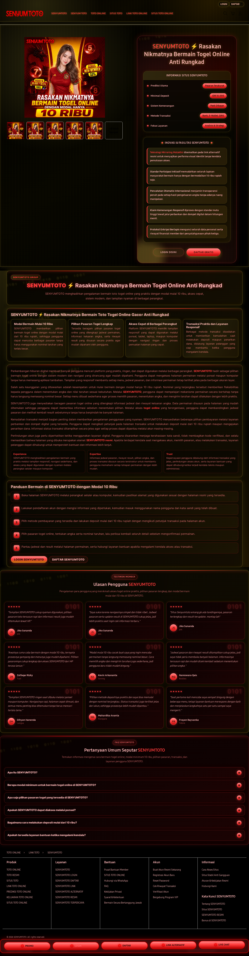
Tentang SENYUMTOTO (213, 904)
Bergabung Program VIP (165, 897)
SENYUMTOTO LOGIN (66, 875)
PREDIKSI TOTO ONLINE (19, 891)
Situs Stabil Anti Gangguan (216, 875)
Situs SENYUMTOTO (212, 909)
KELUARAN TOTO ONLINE (20, 897)
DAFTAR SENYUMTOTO (68, 559)
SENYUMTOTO (203, 371)
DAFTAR (126, 945)
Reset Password (161, 880)
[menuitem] (59, 14)
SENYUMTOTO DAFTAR (67, 880)
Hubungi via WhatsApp (116, 880)
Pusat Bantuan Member (116, 869)
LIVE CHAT (224, 945)
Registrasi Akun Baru (164, 875)
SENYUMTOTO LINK (65, 886)
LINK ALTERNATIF (175, 945)
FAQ (106, 886)
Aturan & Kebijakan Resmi (215, 880)
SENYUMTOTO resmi (99, 440)
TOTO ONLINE (14, 869)
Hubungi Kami (209, 886)
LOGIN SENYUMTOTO (29, 559)
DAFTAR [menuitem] (235, 4)
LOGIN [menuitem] (223, 4)
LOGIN (78, 944)
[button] (232, 13)
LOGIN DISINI (168, 252)
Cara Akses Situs (210, 869)
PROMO (29, 944)
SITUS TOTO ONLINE (17, 902)
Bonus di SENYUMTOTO (214, 920)
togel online (151, 408)
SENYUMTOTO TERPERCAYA (69, 902)
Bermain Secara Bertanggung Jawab (123, 902)
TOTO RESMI (13, 875)
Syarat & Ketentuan (114, 897)
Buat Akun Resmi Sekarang (167, 869)
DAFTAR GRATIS (203, 252)
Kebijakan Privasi (113, 891)
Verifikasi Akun (161, 891)
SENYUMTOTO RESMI (66, 897)
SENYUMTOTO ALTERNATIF (69, 891)
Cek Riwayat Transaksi (164, 886)
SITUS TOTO (12, 880)
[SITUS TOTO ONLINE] (24, 13)
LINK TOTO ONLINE (16, 886)
